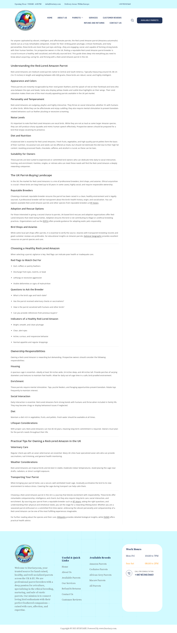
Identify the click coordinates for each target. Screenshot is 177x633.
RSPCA (45, 221)
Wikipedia (61, 517)
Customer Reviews (112, 17)
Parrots (76, 17)
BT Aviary (94, 203)
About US (62, 17)
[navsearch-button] (132, 20)
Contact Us (116, 22)
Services (93, 17)
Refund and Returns (94, 22)
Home (49, 17)
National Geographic (93, 236)
